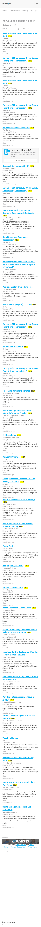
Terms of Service (10, 847)
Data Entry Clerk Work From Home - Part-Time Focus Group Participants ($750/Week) (19, 264)
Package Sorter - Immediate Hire (17, 287)
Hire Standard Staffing (11, 393)
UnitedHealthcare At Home (12, 721)
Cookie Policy (21, 847)
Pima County (7, 590)
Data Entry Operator (11, 457)
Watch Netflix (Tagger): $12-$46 (17, 304)
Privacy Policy (32, 847)
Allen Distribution (9, 657)
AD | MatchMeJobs (9, 289)
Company (25, 11)
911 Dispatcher (9, 435)
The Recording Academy (11, 218)
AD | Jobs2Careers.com (11, 682)
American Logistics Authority (13, 416)
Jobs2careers (21, 845)
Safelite (5, 39)
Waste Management (10, 812)
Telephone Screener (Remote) (16, 391)
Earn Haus (6, 63)
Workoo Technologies (11, 787)
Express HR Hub (8, 548)
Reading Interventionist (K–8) (16, 166)
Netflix (5, 307)
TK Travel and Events (10, 529)
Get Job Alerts (20, 160)
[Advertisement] (18, 885)
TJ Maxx (5, 349)
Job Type (34, 11)
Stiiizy (5, 459)
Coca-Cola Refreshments (12, 763)
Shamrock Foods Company (12, 702)
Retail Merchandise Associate (16, 127)
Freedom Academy (9, 168)
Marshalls (6, 130)
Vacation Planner (10, 738)
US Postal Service (9, 504)
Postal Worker (9, 546)
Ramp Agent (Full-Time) (13, 566)
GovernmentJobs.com (11, 437)
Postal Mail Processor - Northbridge (19, 499)
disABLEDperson (9, 635)
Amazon (6, 484)
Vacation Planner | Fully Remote (17, 608)
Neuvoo (31, 845)
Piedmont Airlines (9, 568)
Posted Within (15, 11)
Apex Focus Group (9, 270)
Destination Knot (9, 610)
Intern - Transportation (13, 587)
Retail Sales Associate (13, 346)
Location (5, 11)
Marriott (6, 740)
